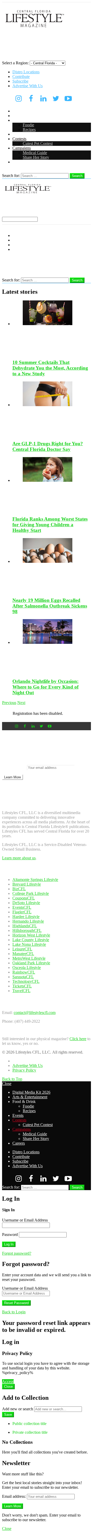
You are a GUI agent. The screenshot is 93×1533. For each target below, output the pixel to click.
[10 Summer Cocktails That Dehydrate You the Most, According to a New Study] (52, 327)
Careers (18, 162)
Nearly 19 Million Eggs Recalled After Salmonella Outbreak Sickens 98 (49, 606)
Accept (8, 1381)
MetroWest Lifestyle (28, 958)
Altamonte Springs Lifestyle (35, 879)
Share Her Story (36, 157)
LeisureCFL (22, 949)
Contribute (21, 76)
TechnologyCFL (26, 981)
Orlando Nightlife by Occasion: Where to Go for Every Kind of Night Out (45, 687)
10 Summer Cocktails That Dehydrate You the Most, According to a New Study (50, 368)
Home (17, 1061)
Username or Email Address (25, 1220)
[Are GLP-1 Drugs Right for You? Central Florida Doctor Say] (52, 408)
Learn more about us (19, 858)
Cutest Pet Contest (38, 143)
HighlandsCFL (24, 926)
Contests (19, 139)
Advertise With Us (27, 86)
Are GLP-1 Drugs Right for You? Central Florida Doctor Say (47, 446)
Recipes (29, 129)
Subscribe (20, 81)
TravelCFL (21, 990)
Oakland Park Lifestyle (31, 963)
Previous (9, 702)
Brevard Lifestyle (26, 884)
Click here (77, 1039)
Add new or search (18, 1409)
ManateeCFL (23, 953)
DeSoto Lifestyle (26, 903)
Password (10, 1234)
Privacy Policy (24, 1070)
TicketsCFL (22, 986)
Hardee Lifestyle (26, 916)
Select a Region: (15, 63)
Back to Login (14, 1312)
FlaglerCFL (22, 912)
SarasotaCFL (23, 977)
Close (6, 1083)
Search (77, 176)
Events (18, 134)
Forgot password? (16, 1253)
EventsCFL (21, 907)
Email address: (14, 767)
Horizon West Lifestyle (31, 935)
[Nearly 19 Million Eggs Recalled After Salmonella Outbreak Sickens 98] (52, 565)
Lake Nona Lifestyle (29, 944)
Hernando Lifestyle (28, 921)
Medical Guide (35, 152)
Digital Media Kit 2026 (31, 111)
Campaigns (21, 148)
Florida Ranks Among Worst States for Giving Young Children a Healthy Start (50, 524)
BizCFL (19, 889)
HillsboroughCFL (27, 930)
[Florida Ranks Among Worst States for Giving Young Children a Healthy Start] (52, 484)
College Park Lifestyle (30, 893)
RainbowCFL (23, 972)
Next (21, 702)
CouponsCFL (23, 898)
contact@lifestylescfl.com (35, 1012)
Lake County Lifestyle (30, 940)
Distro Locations (26, 72)
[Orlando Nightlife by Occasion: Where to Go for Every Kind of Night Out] (52, 646)
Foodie (28, 125)
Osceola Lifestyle (26, 967)
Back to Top (12, 1079)
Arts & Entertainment (29, 115)
